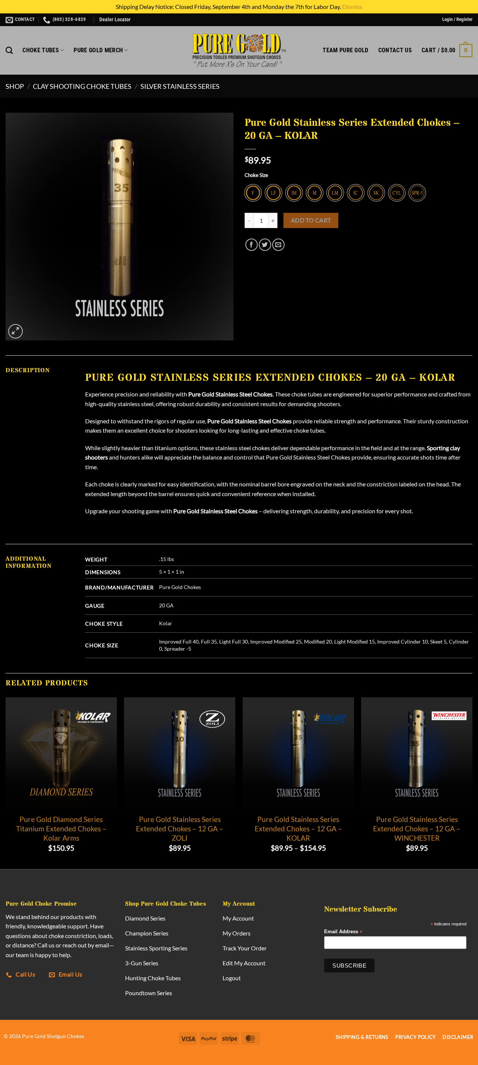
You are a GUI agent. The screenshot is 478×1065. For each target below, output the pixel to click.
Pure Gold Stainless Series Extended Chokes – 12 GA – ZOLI (179, 828)
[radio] (253, 192)
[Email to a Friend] (278, 245)
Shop (15, 86)
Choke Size (256, 175)
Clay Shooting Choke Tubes (82, 86)
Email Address (343, 932)
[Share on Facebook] (251, 245)
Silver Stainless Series (180, 86)
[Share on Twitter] (265, 245)
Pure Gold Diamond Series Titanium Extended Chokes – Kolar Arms (61, 828)
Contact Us (395, 50)
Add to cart (311, 220)
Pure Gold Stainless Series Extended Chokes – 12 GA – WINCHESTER (416, 828)
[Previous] (6, 782)
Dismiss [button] (352, 6)
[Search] (9, 50)
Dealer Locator (115, 19)
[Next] (472, 782)
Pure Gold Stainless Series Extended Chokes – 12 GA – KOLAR (298, 828)
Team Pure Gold (345, 50)
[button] (457, 19)
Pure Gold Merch (98, 50)
